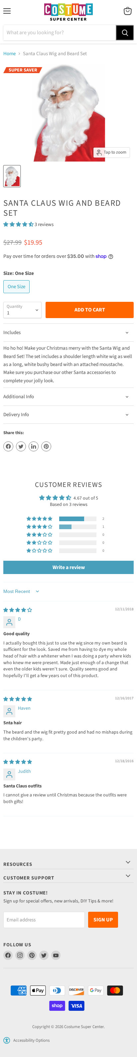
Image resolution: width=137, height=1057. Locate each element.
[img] (17, 610)
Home (9, 53)
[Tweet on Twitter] (21, 446)
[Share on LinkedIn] (34, 446)
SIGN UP (103, 919)
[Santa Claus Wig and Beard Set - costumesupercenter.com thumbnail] (12, 176)
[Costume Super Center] (68, 12)
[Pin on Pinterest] (46, 446)
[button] (19, 224)
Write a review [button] (69, 567)
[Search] (125, 32)
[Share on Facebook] (8, 446)
